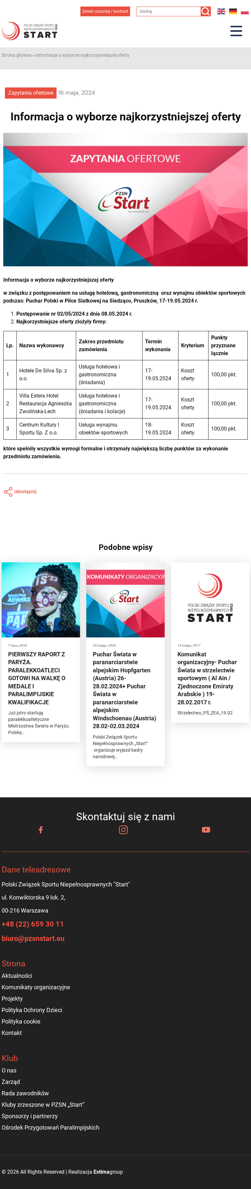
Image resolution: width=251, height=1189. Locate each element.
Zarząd (11, 1081)
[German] (233, 11)
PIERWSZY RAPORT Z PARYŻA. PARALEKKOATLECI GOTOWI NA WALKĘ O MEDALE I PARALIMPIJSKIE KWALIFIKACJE (36, 678)
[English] (221, 11)
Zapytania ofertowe (30, 93)
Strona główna (17, 55)
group (108, 1172)
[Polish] (245, 11)
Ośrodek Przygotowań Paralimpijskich (50, 1127)
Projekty (12, 998)
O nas (9, 1070)
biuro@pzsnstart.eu (33, 938)
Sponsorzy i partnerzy (30, 1116)
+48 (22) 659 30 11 (33, 924)
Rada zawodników (25, 1093)
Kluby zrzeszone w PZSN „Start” (43, 1104)
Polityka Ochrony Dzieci (32, 1010)
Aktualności (17, 975)
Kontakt (12, 1032)
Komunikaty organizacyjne (36, 987)
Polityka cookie (21, 1021)
